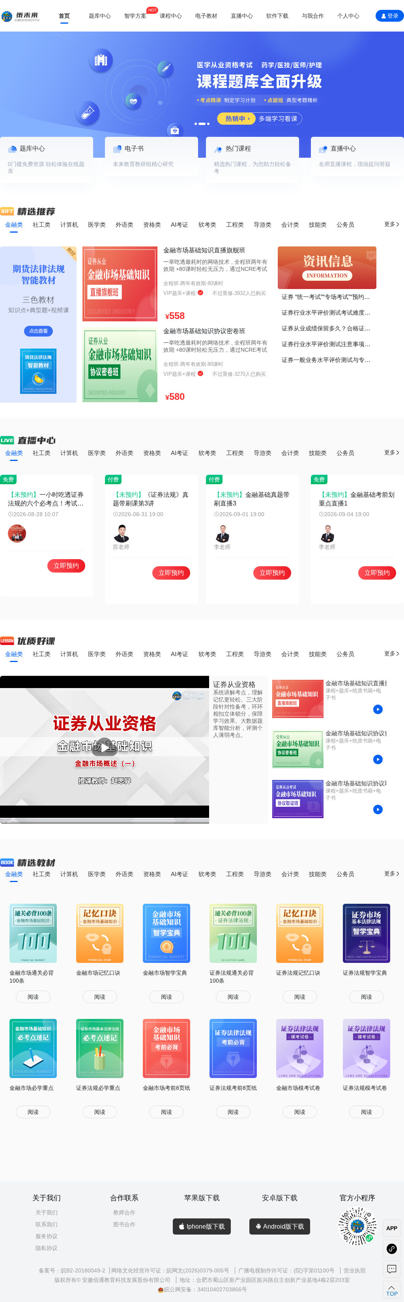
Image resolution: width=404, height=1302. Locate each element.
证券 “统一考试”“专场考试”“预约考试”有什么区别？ (329, 296)
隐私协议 (47, 1248)
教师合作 (124, 1212)
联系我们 (47, 1224)
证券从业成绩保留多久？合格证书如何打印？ (329, 328)
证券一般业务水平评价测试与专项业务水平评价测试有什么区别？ (329, 359)
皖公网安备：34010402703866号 (205, 1289)
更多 (389, 224)
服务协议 (47, 1236)
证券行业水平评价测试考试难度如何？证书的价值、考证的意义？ (329, 312)
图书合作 (124, 1224)
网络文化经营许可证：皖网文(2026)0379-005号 (171, 1270)
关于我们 (47, 1212)
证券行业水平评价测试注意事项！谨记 (329, 344)
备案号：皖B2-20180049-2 (72, 1270)
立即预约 (66, 565)
